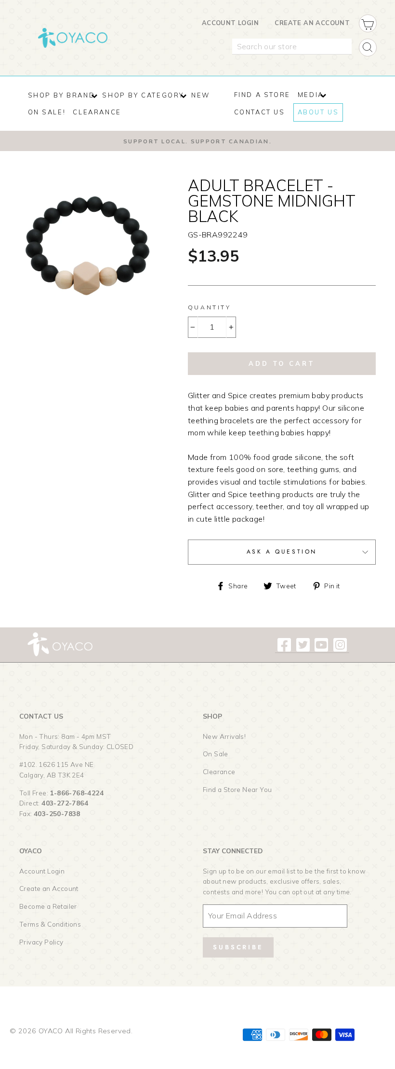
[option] (197, 141)
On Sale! (47, 112)
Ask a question (282, 551)
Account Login (230, 23)
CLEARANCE (97, 112)
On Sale (215, 754)
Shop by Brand (61, 95)
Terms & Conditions (50, 924)
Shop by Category (143, 95)
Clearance (219, 771)
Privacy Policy (41, 942)
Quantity (209, 307)
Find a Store (262, 94)
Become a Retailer (48, 906)
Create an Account (312, 23)
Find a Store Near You (237, 789)
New (200, 95)
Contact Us (259, 112)
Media (311, 94)
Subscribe (238, 947)
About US (318, 112)
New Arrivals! (224, 736)
